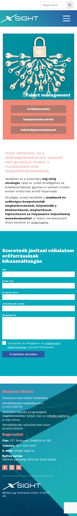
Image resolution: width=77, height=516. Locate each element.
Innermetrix (39, 222)
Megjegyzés (9, 315)
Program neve (10, 292)
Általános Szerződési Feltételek (25, 398)
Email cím (7, 281)
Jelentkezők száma (13, 303)
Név (4, 269)
